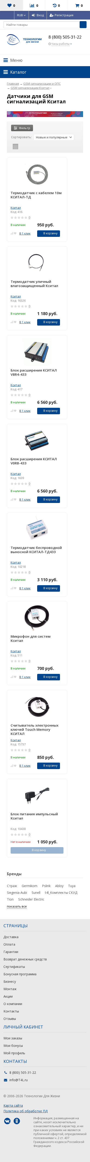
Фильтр (24, 128)
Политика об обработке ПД (25, 1111)
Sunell (36, 892)
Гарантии (10, 952)
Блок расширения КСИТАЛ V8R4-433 (34, 372)
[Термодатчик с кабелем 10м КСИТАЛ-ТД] (37, 174)
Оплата (9, 944)
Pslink (46, 886)
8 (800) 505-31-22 (64, 37)
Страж (12, 886)
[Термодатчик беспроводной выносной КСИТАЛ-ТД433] (37, 529)
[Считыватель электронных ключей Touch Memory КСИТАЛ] (37, 707)
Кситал (16, 208)
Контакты (11, 1011)
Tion (10, 899)
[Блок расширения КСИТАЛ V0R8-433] (37, 441)
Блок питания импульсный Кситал (34, 816)
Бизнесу (9, 981)
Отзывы (9, 1018)
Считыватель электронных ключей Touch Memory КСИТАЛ (34, 729)
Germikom (29, 886)
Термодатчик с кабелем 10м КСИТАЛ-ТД (36, 195)
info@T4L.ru (18, 1080)
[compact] (30, 146)
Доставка (10, 937)
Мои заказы (12, 1038)
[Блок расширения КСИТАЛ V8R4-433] (37, 352)
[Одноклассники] (16, 1121)
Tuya (71, 886)
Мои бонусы (13, 1045)
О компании (12, 1004)
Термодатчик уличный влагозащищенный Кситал (34, 283)
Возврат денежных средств (25, 959)
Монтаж (10, 989)
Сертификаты (14, 966)
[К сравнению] (12, 233)
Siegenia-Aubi (17, 892)
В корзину (50, 233)
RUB (20, 15)
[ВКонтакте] (7, 1121)
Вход (40, 15)
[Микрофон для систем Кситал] (37, 618)
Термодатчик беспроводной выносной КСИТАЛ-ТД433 (36, 549)
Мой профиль (14, 1053)
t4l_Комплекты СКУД (61, 892)
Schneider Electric (31, 899)
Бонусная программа (19, 974)
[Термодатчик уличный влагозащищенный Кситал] (37, 263)
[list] (22, 146)
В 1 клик (24, 233)
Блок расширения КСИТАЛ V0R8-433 (34, 461)
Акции (8, 996)
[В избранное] (15, 233)
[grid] (15, 146)
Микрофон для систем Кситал (31, 638)
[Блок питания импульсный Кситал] (37, 795)
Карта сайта (13, 1105)
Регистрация (64, 15)
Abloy (59, 886)
